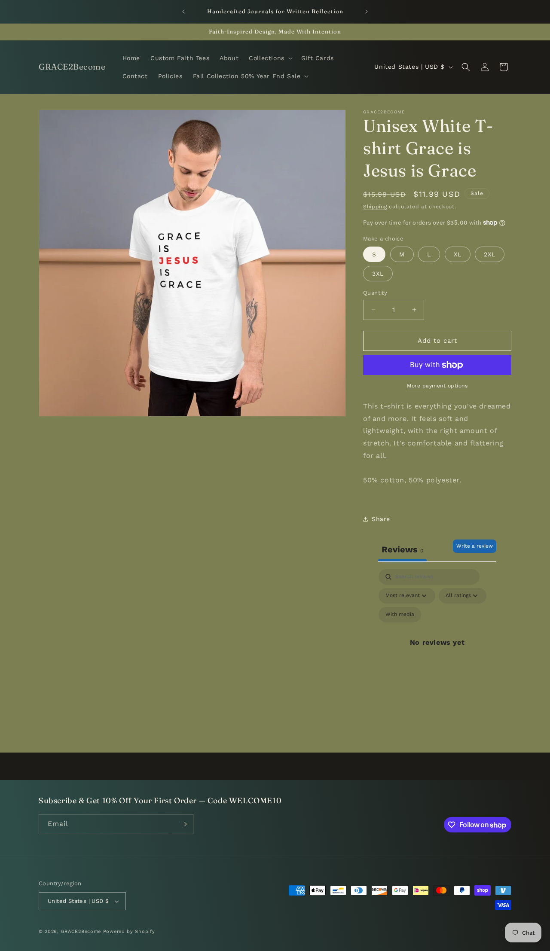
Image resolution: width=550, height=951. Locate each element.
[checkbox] (400, 614)
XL (457, 254)
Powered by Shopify (129, 931)
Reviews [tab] (402, 549)
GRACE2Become (82, 931)
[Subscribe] (183, 824)
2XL (489, 254)
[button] (270, 58)
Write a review (474, 546)
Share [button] (381, 518)
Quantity (375, 293)
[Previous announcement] (183, 11)
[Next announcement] (366, 11)
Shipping (375, 207)
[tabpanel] (437, 653)
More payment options (437, 386)
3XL (378, 273)
